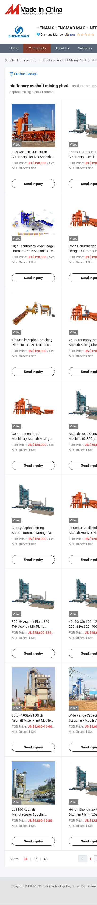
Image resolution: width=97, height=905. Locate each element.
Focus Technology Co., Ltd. (59, 886)
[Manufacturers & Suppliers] (34, 9)
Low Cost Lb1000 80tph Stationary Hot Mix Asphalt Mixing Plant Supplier (31, 157)
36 (35, 859)
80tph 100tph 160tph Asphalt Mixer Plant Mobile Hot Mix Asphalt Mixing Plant (33, 720)
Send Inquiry (33, 184)
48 (46, 859)
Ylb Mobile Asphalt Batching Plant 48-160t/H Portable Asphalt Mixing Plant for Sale (33, 344)
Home (13, 48)
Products (39, 48)
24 (25, 859)
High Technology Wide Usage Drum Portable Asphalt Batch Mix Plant (33, 251)
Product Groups (25, 73)
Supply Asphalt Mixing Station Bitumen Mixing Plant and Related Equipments (33, 532)
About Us (62, 48)
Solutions (85, 48)
